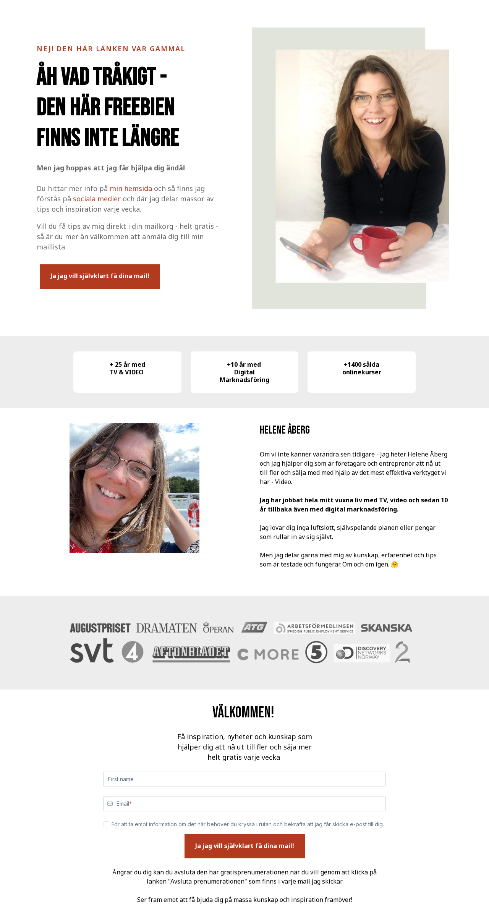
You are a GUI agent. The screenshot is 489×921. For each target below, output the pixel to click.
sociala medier (97, 198)
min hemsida (131, 188)
